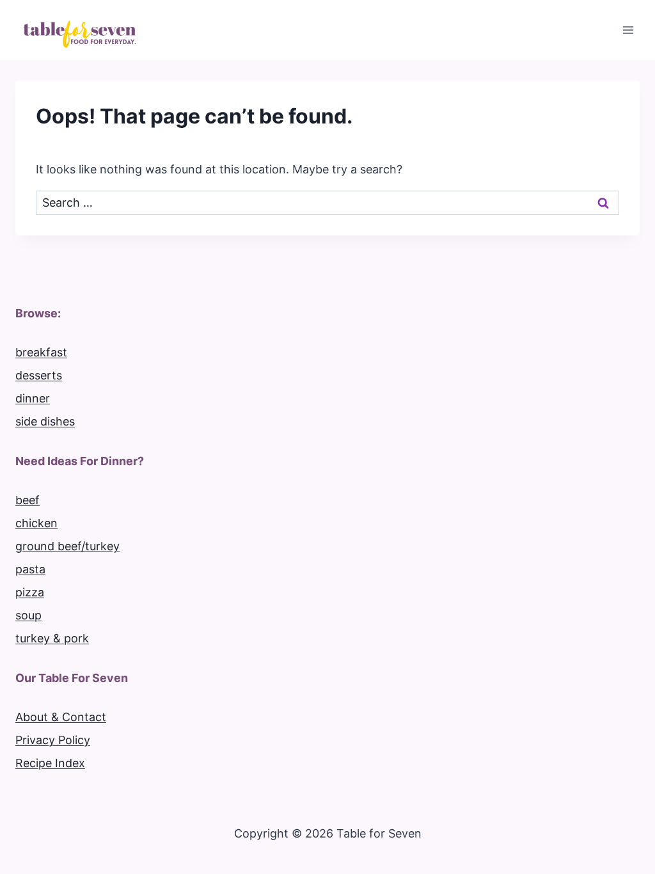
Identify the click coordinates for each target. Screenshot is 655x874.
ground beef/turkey (67, 546)
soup (28, 615)
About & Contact (60, 717)
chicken (36, 523)
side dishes (45, 421)
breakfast (41, 352)
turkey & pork (52, 638)
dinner (32, 398)
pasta (30, 569)
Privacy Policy (52, 740)
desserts (38, 375)
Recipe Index (50, 763)
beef (27, 500)
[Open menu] (628, 30)
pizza (29, 592)
